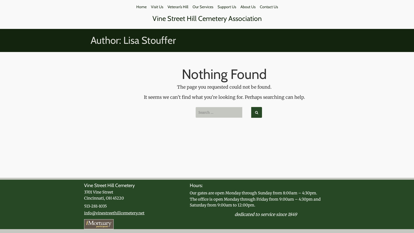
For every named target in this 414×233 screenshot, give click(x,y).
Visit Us (157, 7)
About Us (248, 7)
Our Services (203, 7)
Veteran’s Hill (178, 7)
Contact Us (269, 7)
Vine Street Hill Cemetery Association (207, 18)
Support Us (227, 7)
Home (141, 7)
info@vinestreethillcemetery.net (114, 213)
